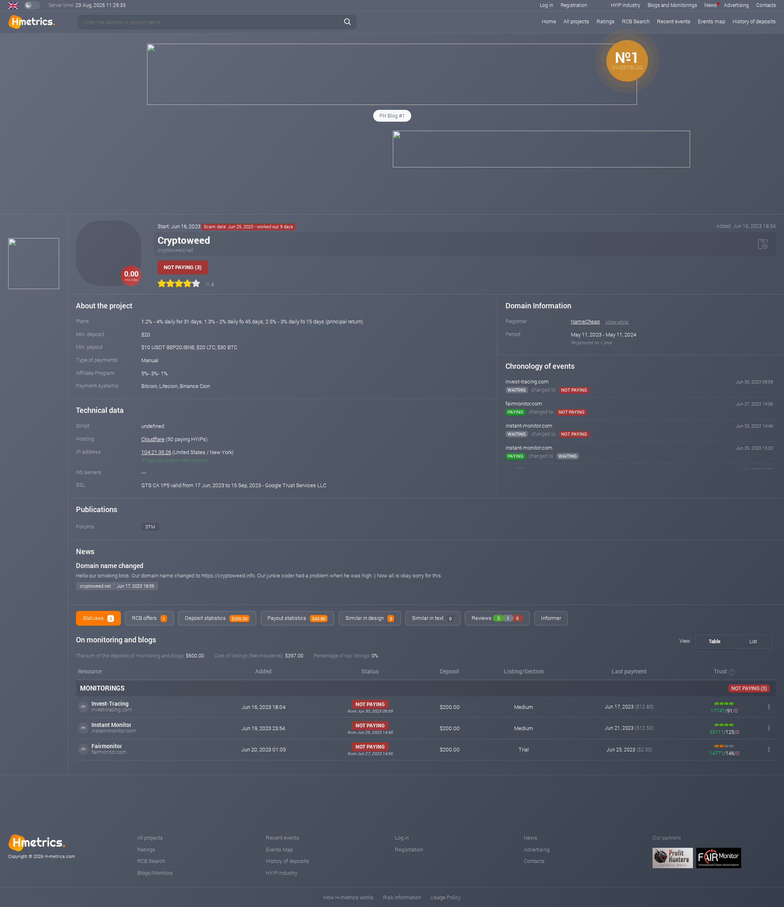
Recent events (673, 21)
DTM (150, 527)
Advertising (736, 5)
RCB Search (636, 21)
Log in (546, 5)
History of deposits (754, 21)
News (710, 5)
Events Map (279, 849)
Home (549, 21)
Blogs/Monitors (155, 872)
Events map (711, 21)
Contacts (766, 5)
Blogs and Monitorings (672, 5)
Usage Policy (445, 897)
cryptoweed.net (175, 250)
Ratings (606, 21)
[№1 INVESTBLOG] (392, 103)
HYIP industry (625, 5)
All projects (576, 21)
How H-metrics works (348, 897)
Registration (574, 5)
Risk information (402, 897)
